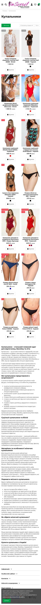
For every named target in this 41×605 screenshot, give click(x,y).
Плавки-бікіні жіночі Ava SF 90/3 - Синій (10, 283)
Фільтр (6, 25)
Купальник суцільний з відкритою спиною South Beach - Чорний (30, 149)
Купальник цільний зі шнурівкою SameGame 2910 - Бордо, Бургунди (10, 239)
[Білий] (10, 66)
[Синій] (10, 288)
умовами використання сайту (14, 597)
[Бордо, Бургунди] (11, 245)
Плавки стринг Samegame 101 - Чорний (30, 284)
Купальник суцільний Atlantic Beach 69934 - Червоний (10, 149)
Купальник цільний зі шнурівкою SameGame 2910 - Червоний (30, 239)
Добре (6, 600)
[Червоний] (30, 111)
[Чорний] (30, 66)
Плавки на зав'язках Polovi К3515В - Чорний (10, 328)
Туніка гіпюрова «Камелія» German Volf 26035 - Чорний (30, 60)
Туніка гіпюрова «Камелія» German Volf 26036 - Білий (10, 60)
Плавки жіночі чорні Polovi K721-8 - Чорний (30, 328)
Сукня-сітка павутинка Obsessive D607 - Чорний (10, 194)
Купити (11, 70)
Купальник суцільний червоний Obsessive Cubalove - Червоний (30, 105)
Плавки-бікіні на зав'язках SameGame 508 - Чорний (30, 194)
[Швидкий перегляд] (18, 36)
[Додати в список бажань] (18, 32)
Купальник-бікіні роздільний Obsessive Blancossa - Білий (10, 105)
